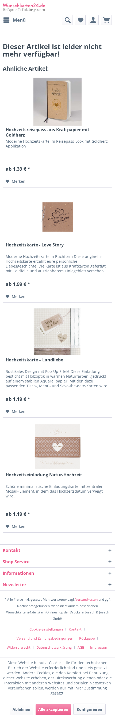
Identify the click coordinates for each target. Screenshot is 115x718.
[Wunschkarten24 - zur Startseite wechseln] (24, 7)
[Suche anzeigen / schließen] (67, 20)
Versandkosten (86, 599)
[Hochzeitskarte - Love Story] (57, 217)
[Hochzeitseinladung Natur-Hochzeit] (57, 447)
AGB (81, 647)
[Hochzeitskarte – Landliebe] (57, 332)
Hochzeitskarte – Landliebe (34, 360)
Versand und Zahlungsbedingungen (45, 638)
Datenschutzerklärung (54, 647)
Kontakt (75, 629)
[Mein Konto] (93, 20)
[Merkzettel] (80, 20)
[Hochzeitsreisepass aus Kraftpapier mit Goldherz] (57, 102)
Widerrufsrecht (18, 647)
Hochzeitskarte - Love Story (35, 245)
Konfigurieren (89, 709)
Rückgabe (87, 638)
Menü (19, 20)
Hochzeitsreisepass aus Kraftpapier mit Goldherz (47, 132)
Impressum (99, 647)
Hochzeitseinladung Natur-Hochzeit (44, 475)
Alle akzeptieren (53, 709)
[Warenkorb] (106, 20)
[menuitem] (14, 20)
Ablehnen (21, 709)
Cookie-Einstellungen (46, 629)
